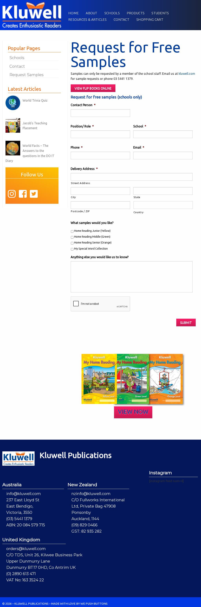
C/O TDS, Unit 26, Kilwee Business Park (44, 555)
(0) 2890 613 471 (21, 573)
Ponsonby (81, 512)
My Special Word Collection (91, 248)
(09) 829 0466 (84, 525)
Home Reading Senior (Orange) (92, 242)
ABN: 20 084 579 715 (25, 525)
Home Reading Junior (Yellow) (92, 230)
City (73, 197)
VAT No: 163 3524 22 (25, 580)
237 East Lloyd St (22, 500)
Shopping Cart (149, 19)
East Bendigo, (19, 506)
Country (138, 212)
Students (160, 13)
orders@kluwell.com (26, 548)
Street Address (80, 183)
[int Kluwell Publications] (31, 14)
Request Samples (26, 74)
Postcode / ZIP (80, 211)
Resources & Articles (87, 19)
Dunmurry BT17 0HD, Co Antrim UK (41, 567)
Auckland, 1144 (85, 518)
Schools (112, 13)
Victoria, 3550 (19, 512)
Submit (186, 322)
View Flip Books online (93, 88)
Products (135, 13)
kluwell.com (187, 73)
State (136, 197)
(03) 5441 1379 (19, 518)
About (91, 13)
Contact (121, 19)
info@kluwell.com (23, 493)
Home (73, 13)
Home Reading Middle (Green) (92, 236)
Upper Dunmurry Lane (28, 561)
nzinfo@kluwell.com (91, 493)
